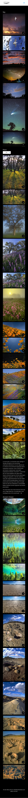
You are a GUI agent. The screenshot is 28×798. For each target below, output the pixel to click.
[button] (14, 24)
